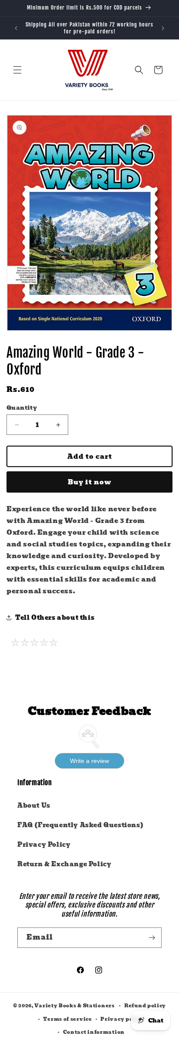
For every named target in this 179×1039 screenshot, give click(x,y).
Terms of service (67, 1019)
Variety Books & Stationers (74, 1005)
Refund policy (145, 1005)
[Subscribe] (151, 937)
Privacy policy (122, 1019)
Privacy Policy (43, 844)
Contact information (94, 1032)
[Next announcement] (162, 28)
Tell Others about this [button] (54, 617)
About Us (33, 805)
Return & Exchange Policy (64, 864)
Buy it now (90, 482)
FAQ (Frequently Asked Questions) (80, 825)
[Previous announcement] (16, 28)
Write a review (89, 760)
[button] (17, 69)
